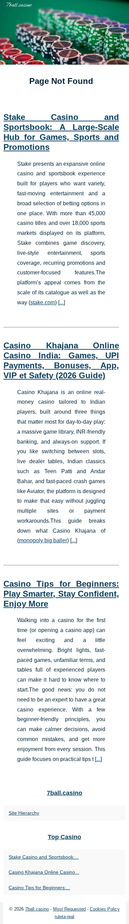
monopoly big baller (43, 540)
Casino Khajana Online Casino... (44, 872)
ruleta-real (64, 916)
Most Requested (69, 909)
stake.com (42, 302)
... (62, 302)
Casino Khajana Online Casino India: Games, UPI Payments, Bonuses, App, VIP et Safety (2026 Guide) (61, 360)
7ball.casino (37, 909)
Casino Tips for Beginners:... (39, 887)
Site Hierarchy (24, 813)
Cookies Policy (105, 909)
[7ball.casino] (64, 32)
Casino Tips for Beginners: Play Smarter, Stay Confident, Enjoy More (61, 593)
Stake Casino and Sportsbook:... (44, 857)
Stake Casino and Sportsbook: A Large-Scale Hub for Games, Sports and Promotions (61, 131)
